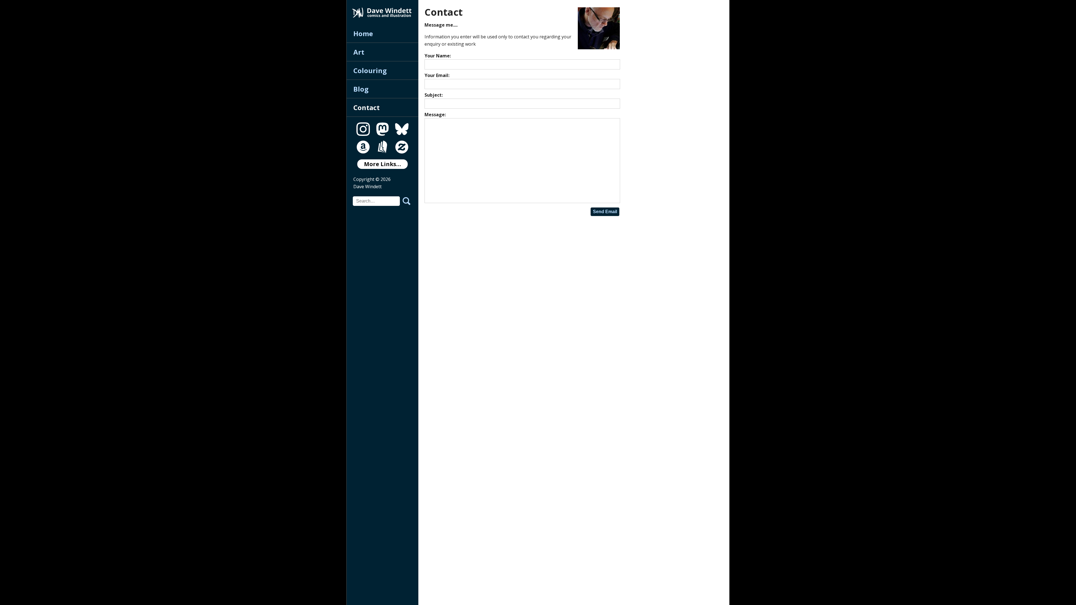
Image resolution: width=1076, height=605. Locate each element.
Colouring (370, 70)
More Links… (382, 164)
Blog (360, 89)
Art (358, 52)
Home (363, 33)
